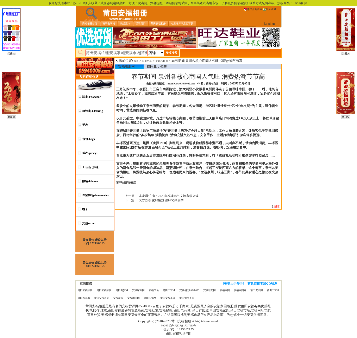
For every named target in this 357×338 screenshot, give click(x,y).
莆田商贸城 (122, 290)
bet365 (164, 325)
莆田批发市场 (186, 297)
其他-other (89, 223)
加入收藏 (271, 9)
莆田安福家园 (104, 290)
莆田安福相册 (85, 290)
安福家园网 (138, 290)
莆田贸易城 (84, 297)
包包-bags (88, 139)
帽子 (85, 209)
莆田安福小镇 (167, 297)
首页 (136, 61)
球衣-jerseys (89, 153)
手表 (85, 125)
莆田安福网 (150, 297)
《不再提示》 (301, 3)
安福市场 (154, 290)
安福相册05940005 (189, 290)
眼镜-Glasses (90, 181)
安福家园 (225, 290)
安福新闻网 (209, 290)
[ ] (276, 206)
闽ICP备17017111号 (185, 325)
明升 (171, 325)
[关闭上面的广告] (11, 52)
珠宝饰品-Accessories (95, 195)
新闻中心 (147, 61)
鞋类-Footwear (91, 96)
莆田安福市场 (101, 297)
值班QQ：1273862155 (178, 329)
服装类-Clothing (92, 111)
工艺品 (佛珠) (91, 167)
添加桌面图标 (254, 9)
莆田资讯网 (256, 290)
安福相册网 (162, 61)
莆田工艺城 (169, 290)
